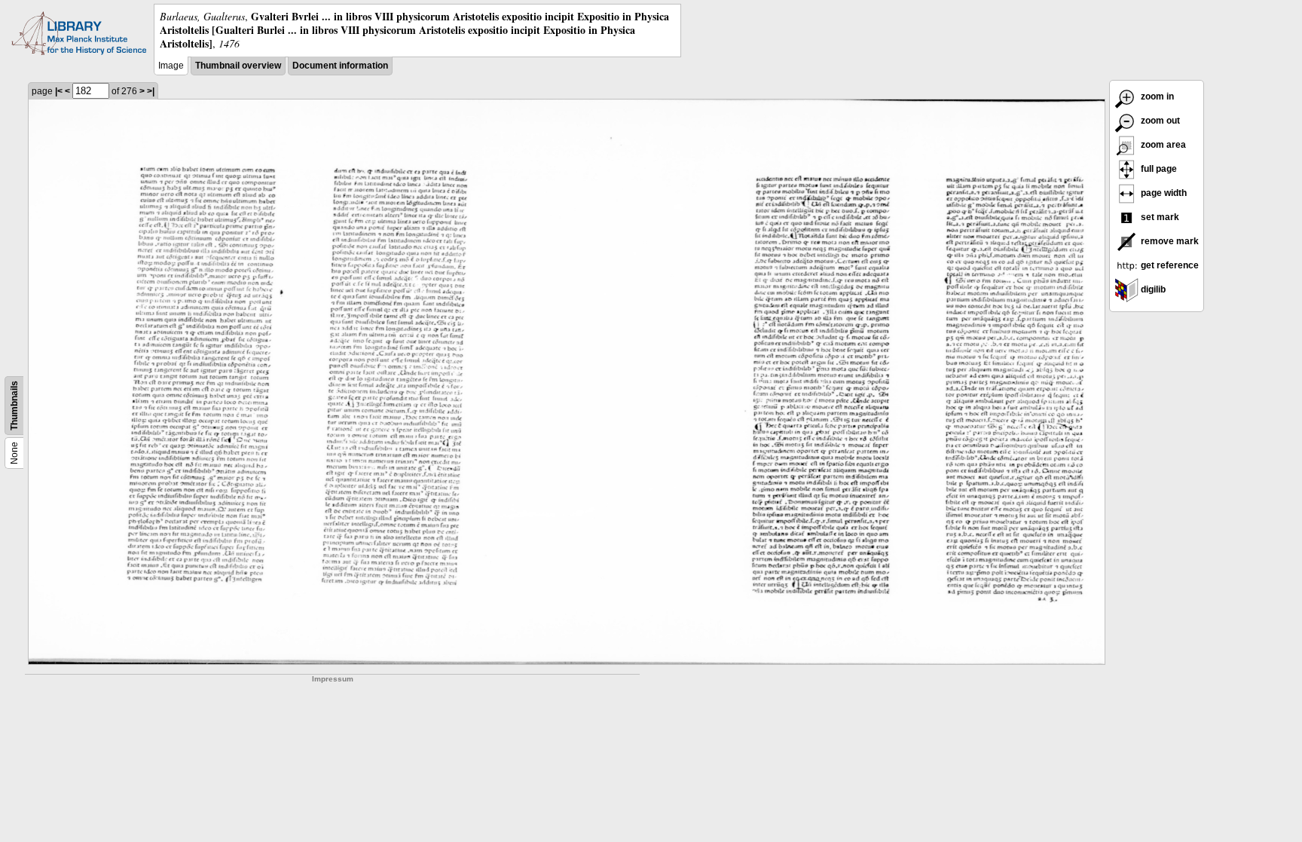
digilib (1152, 289)
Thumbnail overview (238, 65)
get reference (1168, 265)
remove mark (1168, 241)
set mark (1158, 217)
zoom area (1162, 144)
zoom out (1159, 120)
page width (1162, 193)
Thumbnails (14, 405)
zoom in (1156, 96)
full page (1157, 169)
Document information (340, 65)
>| (150, 91)
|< (59, 91)
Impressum (332, 679)
